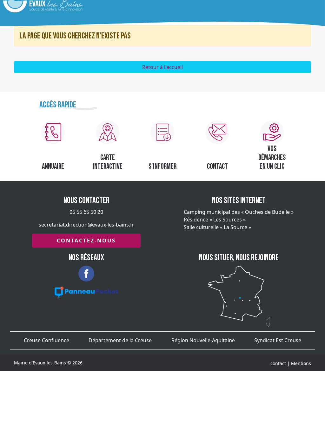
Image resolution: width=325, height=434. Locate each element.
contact (278, 363)
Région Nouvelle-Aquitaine (203, 340)
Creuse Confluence (46, 340)
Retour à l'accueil (162, 67)
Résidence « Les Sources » (215, 219)
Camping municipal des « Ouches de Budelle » (239, 211)
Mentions (301, 363)
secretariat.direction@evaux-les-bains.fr (86, 224)
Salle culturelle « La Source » (217, 227)
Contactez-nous (86, 240)
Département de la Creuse (120, 340)
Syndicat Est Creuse (277, 340)
